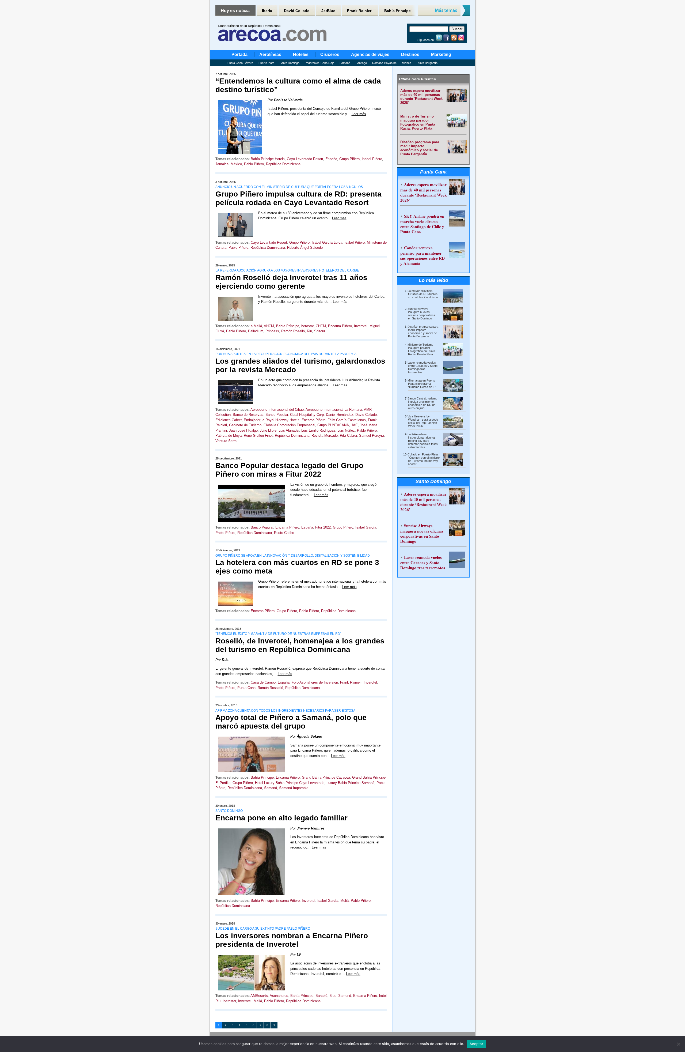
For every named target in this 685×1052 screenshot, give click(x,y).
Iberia (267, 11)
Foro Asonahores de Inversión (315, 682)
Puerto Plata (266, 63)
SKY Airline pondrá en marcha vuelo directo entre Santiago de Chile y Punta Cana (422, 224)
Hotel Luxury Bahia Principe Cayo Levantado (289, 783)
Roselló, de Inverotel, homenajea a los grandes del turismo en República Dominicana (300, 645)
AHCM (269, 326)
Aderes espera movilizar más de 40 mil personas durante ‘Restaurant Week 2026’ (421, 97)
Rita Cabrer (348, 435)
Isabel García (365, 527)
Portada (239, 54)
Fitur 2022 (323, 527)
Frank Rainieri (359, 11)
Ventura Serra (226, 441)
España (331, 159)
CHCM (321, 326)
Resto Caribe (284, 533)
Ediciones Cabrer (228, 420)
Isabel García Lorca (327, 242)
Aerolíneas (270, 54)
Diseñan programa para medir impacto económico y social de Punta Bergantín (419, 148)
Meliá (344, 901)
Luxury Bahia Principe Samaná (350, 783)
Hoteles (301, 54)
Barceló (321, 996)
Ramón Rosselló (270, 688)
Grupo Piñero (349, 159)
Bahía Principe (397, 11)
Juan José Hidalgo (243, 430)
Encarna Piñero (340, 326)
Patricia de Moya (228, 435)
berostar (307, 326)
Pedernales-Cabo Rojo (319, 63)
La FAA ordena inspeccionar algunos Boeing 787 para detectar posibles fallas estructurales (423, 441)
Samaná (345, 63)
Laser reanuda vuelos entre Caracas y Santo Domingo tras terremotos (422, 367)
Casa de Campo (263, 682)
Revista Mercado (324, 435)
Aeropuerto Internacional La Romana (334, 410)
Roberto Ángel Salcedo (305, 248)
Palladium (255, 331)
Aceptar (476, 1044)
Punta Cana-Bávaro (240, 63)
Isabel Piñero (372, 159)
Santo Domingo (289, 63)
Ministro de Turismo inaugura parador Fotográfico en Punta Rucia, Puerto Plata (417, 122)
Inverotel (360, 326)
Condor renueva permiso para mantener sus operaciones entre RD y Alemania (422, 255)
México (236, 164)
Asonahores (279, 996)
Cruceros (329, 54)
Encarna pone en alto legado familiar (281, 818)
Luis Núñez (346, 430)
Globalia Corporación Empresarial (289, 425)
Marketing (441, 54)
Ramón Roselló (293, 331)
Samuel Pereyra (371, 435)
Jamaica (222, 164)
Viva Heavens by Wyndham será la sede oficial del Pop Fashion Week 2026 (423, 421)
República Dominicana (283, 164)
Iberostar (229, 1001)
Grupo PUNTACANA (333, 425)
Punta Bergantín (427, 63)
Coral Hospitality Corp (307, 415)
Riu (309, 331)
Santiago (361, 63)
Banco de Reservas (248, 415)
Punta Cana (246, 688)
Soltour (319, 331)
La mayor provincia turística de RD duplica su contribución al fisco (423, 294)
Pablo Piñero (254, 164)
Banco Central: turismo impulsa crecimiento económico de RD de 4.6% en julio (422, 403)
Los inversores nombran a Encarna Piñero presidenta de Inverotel (291, 940)
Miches (406, 63)
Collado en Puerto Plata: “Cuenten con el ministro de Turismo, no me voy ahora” (424, 459)
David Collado (297, 11)
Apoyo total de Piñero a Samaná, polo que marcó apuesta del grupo (291, 721)
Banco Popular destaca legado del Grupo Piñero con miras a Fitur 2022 (289, 469)
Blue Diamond (340, 996)
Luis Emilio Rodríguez (318, 430)
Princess (272, 331)
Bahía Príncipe (287, 326)
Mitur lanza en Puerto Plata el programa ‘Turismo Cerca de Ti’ (422, 384)
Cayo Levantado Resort (305, 159)
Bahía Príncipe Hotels (268, 159)
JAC (354, 425)
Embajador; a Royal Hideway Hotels (271, 420)
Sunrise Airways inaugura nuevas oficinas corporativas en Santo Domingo (421, 313)
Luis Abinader (289, 430)
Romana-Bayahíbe (384, 63)
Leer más (359, 114)
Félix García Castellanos (347, 420)
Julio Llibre (268, 430)
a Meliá (256, 326)
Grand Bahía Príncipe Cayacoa (326, 777)
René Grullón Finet (258, 435)
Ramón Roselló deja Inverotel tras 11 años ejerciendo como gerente (291, 281)
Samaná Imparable (293, 788)
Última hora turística (417, 79)
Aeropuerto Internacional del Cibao (277, 410)
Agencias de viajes (370, 54)
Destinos (410, 54)
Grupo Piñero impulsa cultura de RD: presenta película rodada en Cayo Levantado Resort (298, 198)
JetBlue (328, 11)
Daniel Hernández (339, 415)
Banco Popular (276, 415)
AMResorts (259, 996)
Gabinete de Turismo (245, 425)
